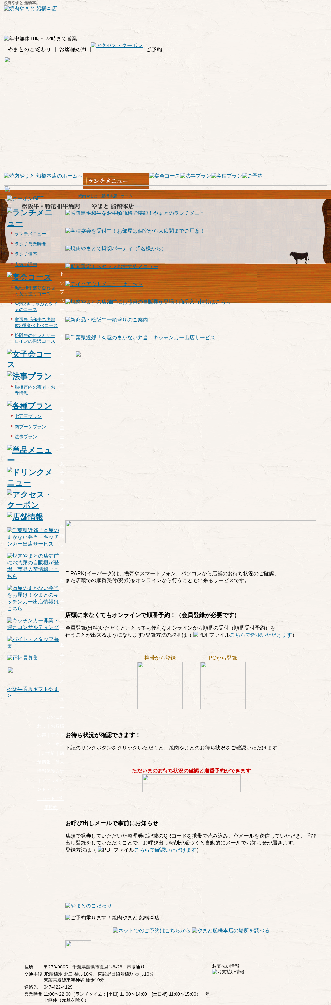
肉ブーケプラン (30, 426)
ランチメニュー (62, 364)
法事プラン (26, 436)
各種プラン (62, 545)
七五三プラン (28, 416)
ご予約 (48, 753)
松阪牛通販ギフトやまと (33, 692)
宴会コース (62, 427)
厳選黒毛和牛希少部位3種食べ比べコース (36, 322)
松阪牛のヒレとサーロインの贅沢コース (35, 338)
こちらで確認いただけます (261, 635)
